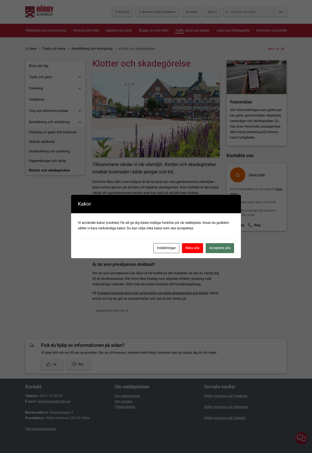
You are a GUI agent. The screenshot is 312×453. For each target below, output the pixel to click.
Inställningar (166, 248)
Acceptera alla (219, 248)
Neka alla (193, 248)
